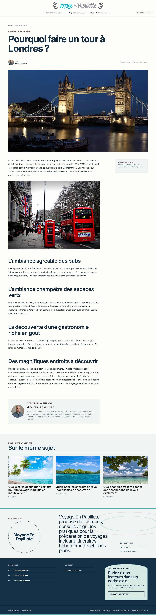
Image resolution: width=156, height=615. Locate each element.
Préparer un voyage (77, 13)
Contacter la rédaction (80, 570)
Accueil (10, 25)
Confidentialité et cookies (99, 610)
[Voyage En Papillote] (78, 5)
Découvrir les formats (126, 594)
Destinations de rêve (54, 13)
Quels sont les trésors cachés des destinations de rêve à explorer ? (123, 490)
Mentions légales (121, 610)
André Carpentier (40, 407)
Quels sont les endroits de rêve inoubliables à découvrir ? (76, 488)
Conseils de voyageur (99, 13)
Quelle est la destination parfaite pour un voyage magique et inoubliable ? (29, 490)
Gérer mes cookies (139, 610)
